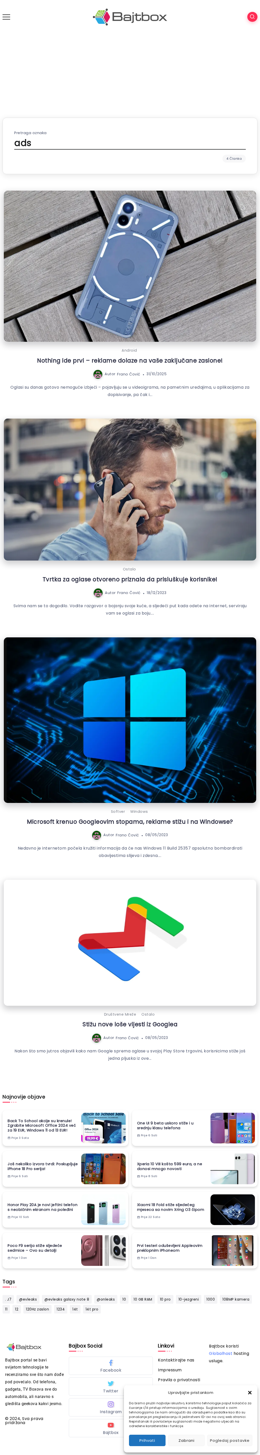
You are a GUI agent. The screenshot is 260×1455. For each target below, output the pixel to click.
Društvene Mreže (120, 1014)
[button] (249, 1392)
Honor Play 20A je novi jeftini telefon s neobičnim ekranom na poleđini (42, 1207)
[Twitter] (111, 1386)
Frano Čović (128, 373)
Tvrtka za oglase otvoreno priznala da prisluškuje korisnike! (130, 579)
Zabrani (186, 1440)
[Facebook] (111, 1366)
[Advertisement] (130, 72)
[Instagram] (111, 1407)
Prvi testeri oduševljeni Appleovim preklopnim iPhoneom (170, 1248)
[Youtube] (111, 1428)
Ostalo (129, 569)
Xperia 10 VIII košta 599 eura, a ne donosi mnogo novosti (169, 1166)
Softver (118, 811)
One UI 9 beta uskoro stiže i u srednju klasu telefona (165, 1125)
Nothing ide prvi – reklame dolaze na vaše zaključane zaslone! (130, 360)
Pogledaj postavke (230, 1440)
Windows (139, 811)
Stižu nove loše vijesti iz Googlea (130, 1024)
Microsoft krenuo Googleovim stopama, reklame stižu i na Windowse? (130, 822)
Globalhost (220, 1353)
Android (129, 350)
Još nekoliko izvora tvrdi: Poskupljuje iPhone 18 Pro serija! (43, 1166)
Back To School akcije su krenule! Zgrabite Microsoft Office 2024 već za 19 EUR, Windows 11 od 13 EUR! (42, 1126)
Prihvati (147, 1440)
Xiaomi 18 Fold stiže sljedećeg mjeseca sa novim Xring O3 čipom (170, 1207)
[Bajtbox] (130, 17)
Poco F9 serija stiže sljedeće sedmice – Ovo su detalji (35, 1248)
